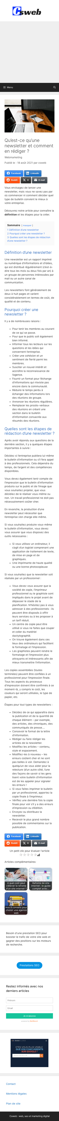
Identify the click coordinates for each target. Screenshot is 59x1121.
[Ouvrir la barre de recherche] (54, 87)
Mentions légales (16, 1093)
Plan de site (13, 1103)
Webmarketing (13, 157)
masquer (27, 225)
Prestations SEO (29, 965)
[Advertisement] (29, 52)
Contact (11, 1083)
